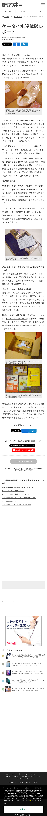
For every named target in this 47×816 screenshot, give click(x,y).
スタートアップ (39, 11)
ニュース (24, 774)
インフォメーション (23, 779)
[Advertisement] (23, 527)
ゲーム (8, 11)
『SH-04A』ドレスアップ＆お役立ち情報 (16, 504)
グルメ (23, 11)
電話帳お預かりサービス (13, 215)
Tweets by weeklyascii (8, 602)
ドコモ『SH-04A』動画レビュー (13, 491)
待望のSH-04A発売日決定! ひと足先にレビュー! (18, 487)
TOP (6, 774)
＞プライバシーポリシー (23, 815)
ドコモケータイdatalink (16, 318)
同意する (23, 809)
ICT (37, 776)
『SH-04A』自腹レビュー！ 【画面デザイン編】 (19, 498)
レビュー (15, 774)
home (6, 16)
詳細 (30, 801)
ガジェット (18, 16)
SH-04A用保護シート (9, 501)
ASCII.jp (13, 782)
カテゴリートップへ (24, 461)
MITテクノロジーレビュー (30, 782)
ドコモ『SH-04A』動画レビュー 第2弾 (15, 494)
